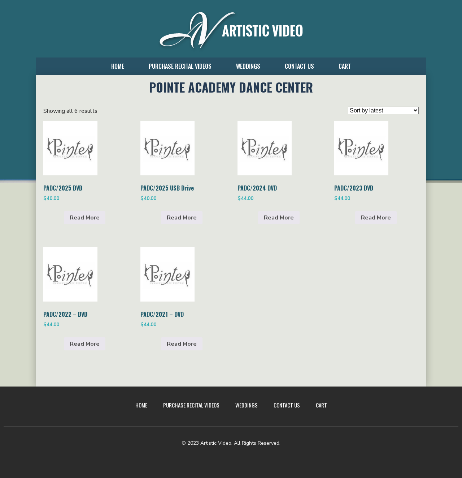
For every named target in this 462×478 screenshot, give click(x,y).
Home (117, 66)
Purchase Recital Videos (180, 66)
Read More (85, 218)
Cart (345, 66)
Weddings (248, 66)
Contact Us (299, 66)
